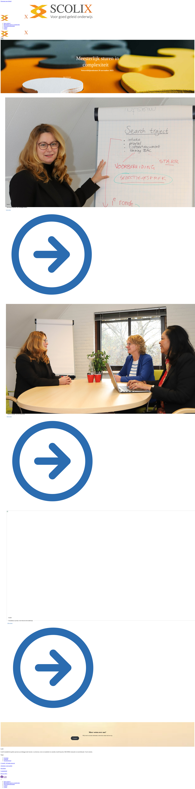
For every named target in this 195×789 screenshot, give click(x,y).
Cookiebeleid (4, 771)
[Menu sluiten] (1, 779)
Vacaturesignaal (7, 760)
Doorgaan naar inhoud (6, 1)
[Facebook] (2, 777)
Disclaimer (3, 768)
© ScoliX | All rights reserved (8, 763)
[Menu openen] (2, 38)
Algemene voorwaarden (6, 766)
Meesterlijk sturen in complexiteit (12, 24)
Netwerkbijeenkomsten (9, 26)
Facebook (6, 758)
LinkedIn (6, 759)
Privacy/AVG (4, 773)
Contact (5, 27)
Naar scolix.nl (7, 23)
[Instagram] (6, 777)
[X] (4, 777)
